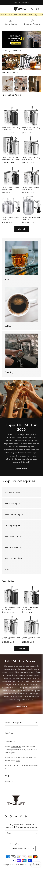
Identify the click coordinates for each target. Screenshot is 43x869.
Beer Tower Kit (11, 536)
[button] (4, 8)
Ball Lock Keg (8, 72)
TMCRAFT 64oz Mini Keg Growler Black (10, 188)
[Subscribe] (35, 833)
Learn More (21, 468)
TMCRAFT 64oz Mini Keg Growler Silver (30, 188)
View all (21, 229)
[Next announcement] (38, 2)
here (18, 760)
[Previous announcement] (4, 2)
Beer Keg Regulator (13, 558)
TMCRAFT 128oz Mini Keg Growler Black (11, 129)
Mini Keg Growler (10, 50)
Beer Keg (9, 782)
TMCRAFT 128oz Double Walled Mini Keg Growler (11, 159)
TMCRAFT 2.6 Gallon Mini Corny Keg (31, 218)
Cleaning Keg (11, 525)
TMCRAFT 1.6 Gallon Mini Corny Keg (10, 218)
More (7, 569)
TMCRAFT (22, 865)
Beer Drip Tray (11, 547)
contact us (16, 746)
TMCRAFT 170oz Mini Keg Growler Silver (31, 159)
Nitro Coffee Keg (10, 95)
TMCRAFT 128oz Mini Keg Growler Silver (31, 129)
